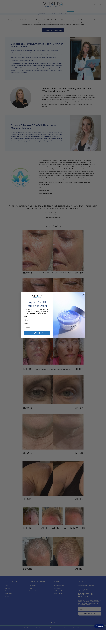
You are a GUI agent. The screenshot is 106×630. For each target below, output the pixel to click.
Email (25, 316)
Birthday (26, 323)
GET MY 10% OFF (36, 333)
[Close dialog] (83, 294)
